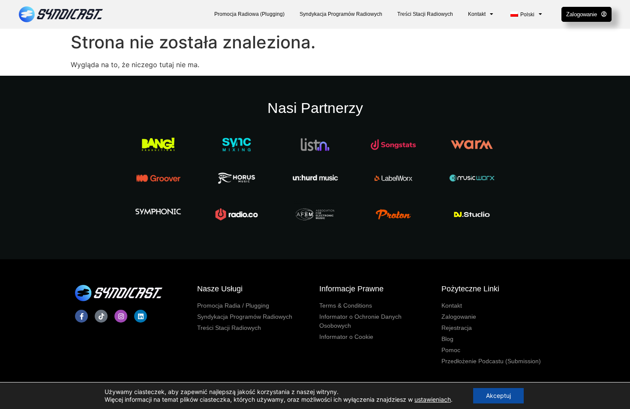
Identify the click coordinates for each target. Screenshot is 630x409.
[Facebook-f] (81, 316)
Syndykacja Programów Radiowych (341, 14)
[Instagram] (120, 316)
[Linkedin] (140, 316)
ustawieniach (432, 399)
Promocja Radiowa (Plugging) (249, 14)
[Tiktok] (101, 316)
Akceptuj (498, 395)
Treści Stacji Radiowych (425, 14)
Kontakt (477, 14)
